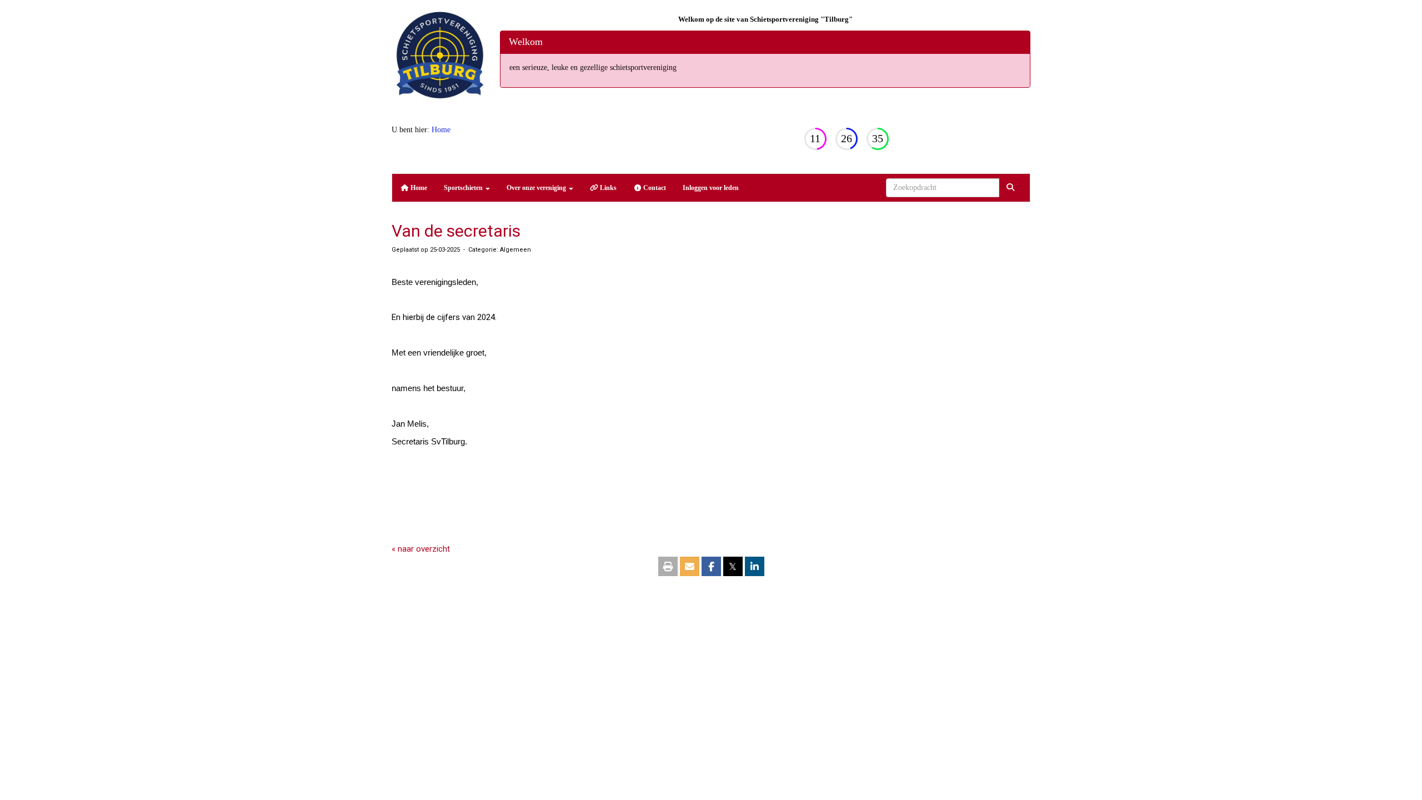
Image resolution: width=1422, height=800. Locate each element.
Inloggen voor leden (711, 188)
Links (607, 188)
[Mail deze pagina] (689, 567)
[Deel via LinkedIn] (754, 567)
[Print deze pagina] (668, 567)
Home (441, 130)
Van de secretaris (456, 231)
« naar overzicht (421, 549)
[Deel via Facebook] (711, 567)
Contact (654, 188)
